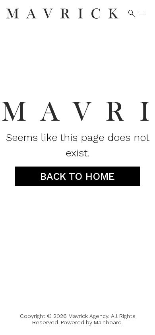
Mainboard (108, 322)
